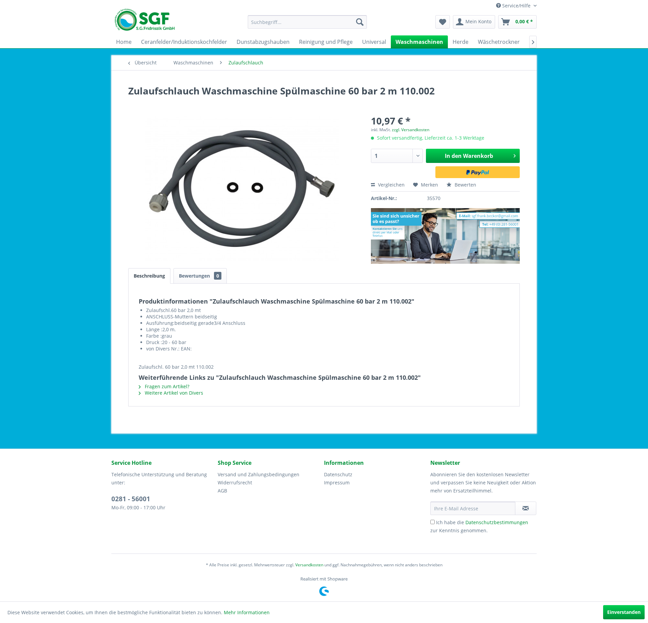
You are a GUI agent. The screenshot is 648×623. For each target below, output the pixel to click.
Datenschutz (338, 474)
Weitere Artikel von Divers (173, 393)
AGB (222, 490)
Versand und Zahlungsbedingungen (258, 474)
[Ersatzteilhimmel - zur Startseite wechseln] (144, 21)
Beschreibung (149, 276)
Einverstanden (624, 612)
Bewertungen (199, 276)
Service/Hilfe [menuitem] (516, 5)
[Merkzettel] (442, 22)
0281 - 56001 (130, 498)
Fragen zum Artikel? (166, 386)
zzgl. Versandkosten (410, 130)
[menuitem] (307, 22)
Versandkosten (309, 565)
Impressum (337, 482)
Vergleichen (391, 184)
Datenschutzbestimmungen (496, 522)
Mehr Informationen (247, 612)
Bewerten (464, 184)
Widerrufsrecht (235, 482)
